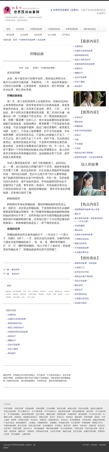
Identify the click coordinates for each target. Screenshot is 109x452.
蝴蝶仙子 (12, 340)
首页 (15, 39)
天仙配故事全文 (82, 252)
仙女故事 (41, 39)
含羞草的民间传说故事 (18, 331)
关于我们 (86, 445)
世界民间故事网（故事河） (66, 9)
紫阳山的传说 (81, 243)
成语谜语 (43, 291)
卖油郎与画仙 (81, 302)
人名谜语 (50, 291)
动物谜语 (15, 294)
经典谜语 (35, 291)
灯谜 (29, 291)
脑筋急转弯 (58, 291)
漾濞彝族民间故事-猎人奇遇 (87, 209)
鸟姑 (77, 139)
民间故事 (41, 294)
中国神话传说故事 (27, 39)
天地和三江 (80, 267)
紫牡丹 (78, 213)
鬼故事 (60, 294)
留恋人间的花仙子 (16, 327)
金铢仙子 (12, 336)
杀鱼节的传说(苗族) (83, 130)
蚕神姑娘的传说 (15, 323)
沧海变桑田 (80, 225)
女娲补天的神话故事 (17, 318)
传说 (23, 297)
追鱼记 (78, 135)
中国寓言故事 (32, 294)
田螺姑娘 (8, 291)
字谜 (24, 291)
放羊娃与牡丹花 (82, 271)
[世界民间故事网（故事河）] (21, 10)
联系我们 (94, 445)
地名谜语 (67, 291)
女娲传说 (12, 314)
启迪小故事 (16, 297)
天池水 (78, 148)
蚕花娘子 (12, 353)
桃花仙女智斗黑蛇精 (84, 152)
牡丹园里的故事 (82, 247)
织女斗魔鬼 (13, 348)
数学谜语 (23, 294)
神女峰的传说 (81, 294)
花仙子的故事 (14, 344)
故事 (54, 294)
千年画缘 (79, 143)
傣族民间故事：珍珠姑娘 (86, 263)
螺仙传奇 (16, 269)
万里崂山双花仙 (82, 238)
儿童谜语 (8, 294)
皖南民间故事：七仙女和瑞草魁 (89, 157)
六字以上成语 (30, 297)
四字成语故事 (17, 291)
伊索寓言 (48, 294)
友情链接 (102, 445)
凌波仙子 (16, 273)
